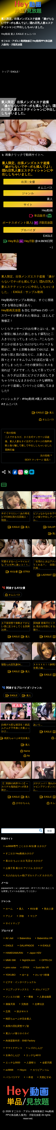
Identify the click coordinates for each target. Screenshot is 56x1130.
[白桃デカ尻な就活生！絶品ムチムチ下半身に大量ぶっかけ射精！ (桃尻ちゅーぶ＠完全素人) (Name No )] (15, 719)
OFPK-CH (47, 960)
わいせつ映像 (42, 974)
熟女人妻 (49, 908)
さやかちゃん (23, 803)
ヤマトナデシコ (14, 1047)
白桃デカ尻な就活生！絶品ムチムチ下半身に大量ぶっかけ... (15, 728)
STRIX (26, 571)
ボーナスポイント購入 (17, 222)
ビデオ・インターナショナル (21, 982)
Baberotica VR (44, 938)
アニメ (9, 916)
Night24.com (28, 960)
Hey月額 (29, 241)
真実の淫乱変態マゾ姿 (17, 1025)
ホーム (9, 908)
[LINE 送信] (26, 472)
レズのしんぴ (35, 1047)
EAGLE (40, 412)
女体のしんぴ (13, 1055)
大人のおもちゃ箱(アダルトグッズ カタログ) (29, 875)
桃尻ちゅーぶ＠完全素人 (18, 1018)
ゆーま (25, 974)
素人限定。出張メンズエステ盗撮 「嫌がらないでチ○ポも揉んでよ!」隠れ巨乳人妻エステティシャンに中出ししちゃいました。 (27, 168)
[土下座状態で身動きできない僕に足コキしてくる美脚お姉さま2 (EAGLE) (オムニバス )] (15, 617)
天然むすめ (45, 1077)
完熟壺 (24, 1004)
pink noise (11, 967)
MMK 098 (11, 960)
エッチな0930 (13, 1062)
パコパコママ (13, 1077)
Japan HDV (35, 952)
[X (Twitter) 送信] (9, 472)
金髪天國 (47, 1062)
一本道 (29, 1077)
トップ (5, 71)
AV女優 (14, 571)
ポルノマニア (42, 989)
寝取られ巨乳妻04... (11, 664)
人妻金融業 (45, 996)
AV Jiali (9, 938)
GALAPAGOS (27, 945)
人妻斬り (31, 1062)
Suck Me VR (42, 967)
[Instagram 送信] (20, 472)
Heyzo (23, 1069)
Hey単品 (13, 241)
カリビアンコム (41, 1069)
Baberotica (25, 938)
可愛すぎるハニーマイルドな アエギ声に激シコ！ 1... (15, 563)
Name (27, 750)
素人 (51, 412)
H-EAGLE (45, 945)
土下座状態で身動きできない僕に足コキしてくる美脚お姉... (15, 626)
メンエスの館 (13, 996)
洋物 (21, 916)
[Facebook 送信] (15, 472)
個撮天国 (10, 1004)
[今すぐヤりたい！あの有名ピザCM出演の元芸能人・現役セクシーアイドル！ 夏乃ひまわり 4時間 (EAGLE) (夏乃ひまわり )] (15, 507)
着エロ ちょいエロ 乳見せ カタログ (24, 860)
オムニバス (48, 419)
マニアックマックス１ (17, 989)
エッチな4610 (33, 1055)
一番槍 (29, 996)
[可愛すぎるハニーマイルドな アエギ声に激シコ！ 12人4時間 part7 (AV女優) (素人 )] (15, 556)
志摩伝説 (39, 1004)
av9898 (9, 1069)
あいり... (37, 724)
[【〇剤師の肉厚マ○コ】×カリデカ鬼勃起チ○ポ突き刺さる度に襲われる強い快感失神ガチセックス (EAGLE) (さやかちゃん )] (15, 777)
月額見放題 (46, 222)
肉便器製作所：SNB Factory (20, 1040)
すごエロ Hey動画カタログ (20, 853)
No (28, 755)
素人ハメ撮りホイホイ (17, 1033)
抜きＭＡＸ (22, 1011)
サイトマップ (13, 923)
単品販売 (40, 215)
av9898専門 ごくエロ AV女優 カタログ (26, 846)
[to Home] (28, 13)
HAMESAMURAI (14, 952)
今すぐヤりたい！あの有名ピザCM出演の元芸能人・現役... (15, 516)
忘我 (8, 1011)
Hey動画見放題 (11, 310)
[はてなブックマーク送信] (31, 472)
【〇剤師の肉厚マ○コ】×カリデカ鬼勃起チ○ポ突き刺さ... (15, 786)
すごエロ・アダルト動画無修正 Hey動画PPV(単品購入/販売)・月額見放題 (26, 42)
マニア (33, 916)
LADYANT (46, 574)
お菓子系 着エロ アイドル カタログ (24, 868)
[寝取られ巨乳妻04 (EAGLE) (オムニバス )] (15, 659)
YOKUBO (10, 974)
